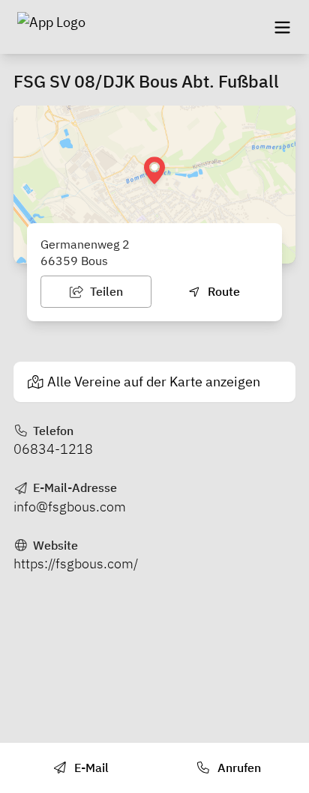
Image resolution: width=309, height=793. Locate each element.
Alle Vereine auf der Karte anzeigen (153, 381)
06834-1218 (53, 449)
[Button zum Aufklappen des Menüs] (282, 27)
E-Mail (90, 767)
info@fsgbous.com (70, 506)
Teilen (105, 291)
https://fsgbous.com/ (76, 563)
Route (222, 291)
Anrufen (237, 767)
